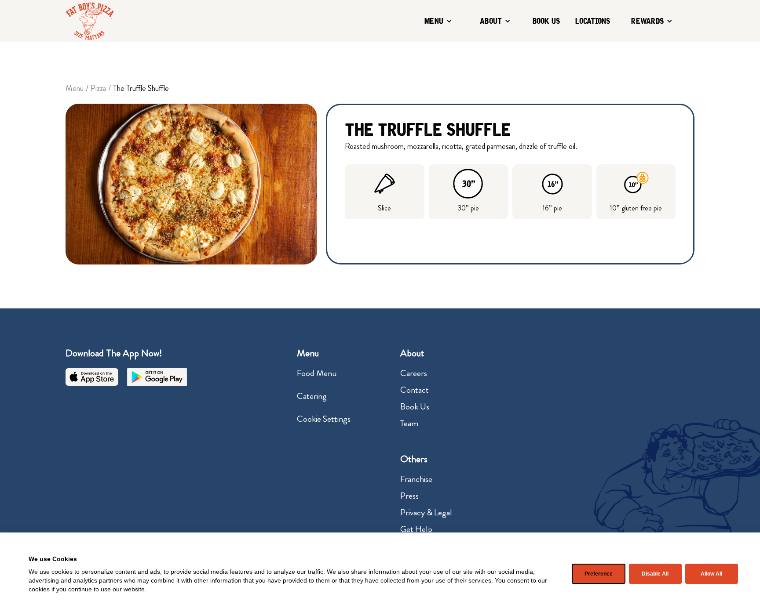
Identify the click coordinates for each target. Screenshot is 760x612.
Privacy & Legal (426, 512)
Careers (413, 373)
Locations (592, 20)
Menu (433, 20)
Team (409, 423)
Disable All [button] (655, 574)
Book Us (546, 20)
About (491, 20)
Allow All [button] (711, 574)
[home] (90, 21)
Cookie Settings (324, 419)
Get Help (416, 529)
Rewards (647, 20)
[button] (439, 21)
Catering (312, 396)
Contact (414, 390)
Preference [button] (599, 574)
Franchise (416, 479)
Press (409, 495)
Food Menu (317, 373)
